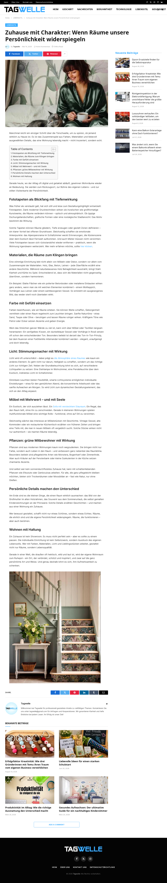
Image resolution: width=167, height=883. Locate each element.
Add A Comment (56, 825)
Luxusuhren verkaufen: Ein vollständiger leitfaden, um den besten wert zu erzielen (145, 116)
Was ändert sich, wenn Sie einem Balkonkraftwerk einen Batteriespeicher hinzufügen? (146, 147)
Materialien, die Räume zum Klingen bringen (33, 156)
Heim (6, 2)
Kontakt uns (27, 2)
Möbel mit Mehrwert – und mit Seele (30, 166)
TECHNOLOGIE (124, 9)
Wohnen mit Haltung (22, 176)
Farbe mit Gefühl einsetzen (25, 159)
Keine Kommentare (43, 47)
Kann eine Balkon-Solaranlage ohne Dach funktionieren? (147, 132)
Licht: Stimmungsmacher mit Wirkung (30, 163)
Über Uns (15, 2)
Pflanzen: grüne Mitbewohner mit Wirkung (33, 169)
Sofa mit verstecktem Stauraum (69, 406)
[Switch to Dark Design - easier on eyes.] (157, 9)
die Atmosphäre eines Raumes (69, 358)
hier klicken (86, 246)
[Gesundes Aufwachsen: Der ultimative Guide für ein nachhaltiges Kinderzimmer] (83, 790)
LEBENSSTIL (141, 9)
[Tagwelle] (25, 9)
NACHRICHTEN (85, 9)
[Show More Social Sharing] (64, 53)
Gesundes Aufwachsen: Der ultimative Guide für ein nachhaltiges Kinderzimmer (83, 809)
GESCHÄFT (67, 9)
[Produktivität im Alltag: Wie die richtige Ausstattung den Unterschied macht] (29, 790)
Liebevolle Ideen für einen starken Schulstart (79, 763)
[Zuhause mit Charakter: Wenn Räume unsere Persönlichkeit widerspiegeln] (56, 93)
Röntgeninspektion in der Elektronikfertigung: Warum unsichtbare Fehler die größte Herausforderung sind (146, 98)
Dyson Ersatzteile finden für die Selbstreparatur (146, 61)
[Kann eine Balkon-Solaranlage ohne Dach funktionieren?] (122, 134)
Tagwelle (16, 47)
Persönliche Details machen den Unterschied (34, 173)
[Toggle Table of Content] (52, 149)
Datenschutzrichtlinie (44, 2)
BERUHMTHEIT (104, 9)
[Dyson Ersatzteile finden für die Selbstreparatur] (122, 63)
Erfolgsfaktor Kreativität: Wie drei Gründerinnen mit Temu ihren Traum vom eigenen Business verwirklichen (27, 764)
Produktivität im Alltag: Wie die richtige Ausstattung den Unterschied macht (28, 809)
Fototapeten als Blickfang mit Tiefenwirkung (33, 153)
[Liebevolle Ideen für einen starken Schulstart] (83, 744)
